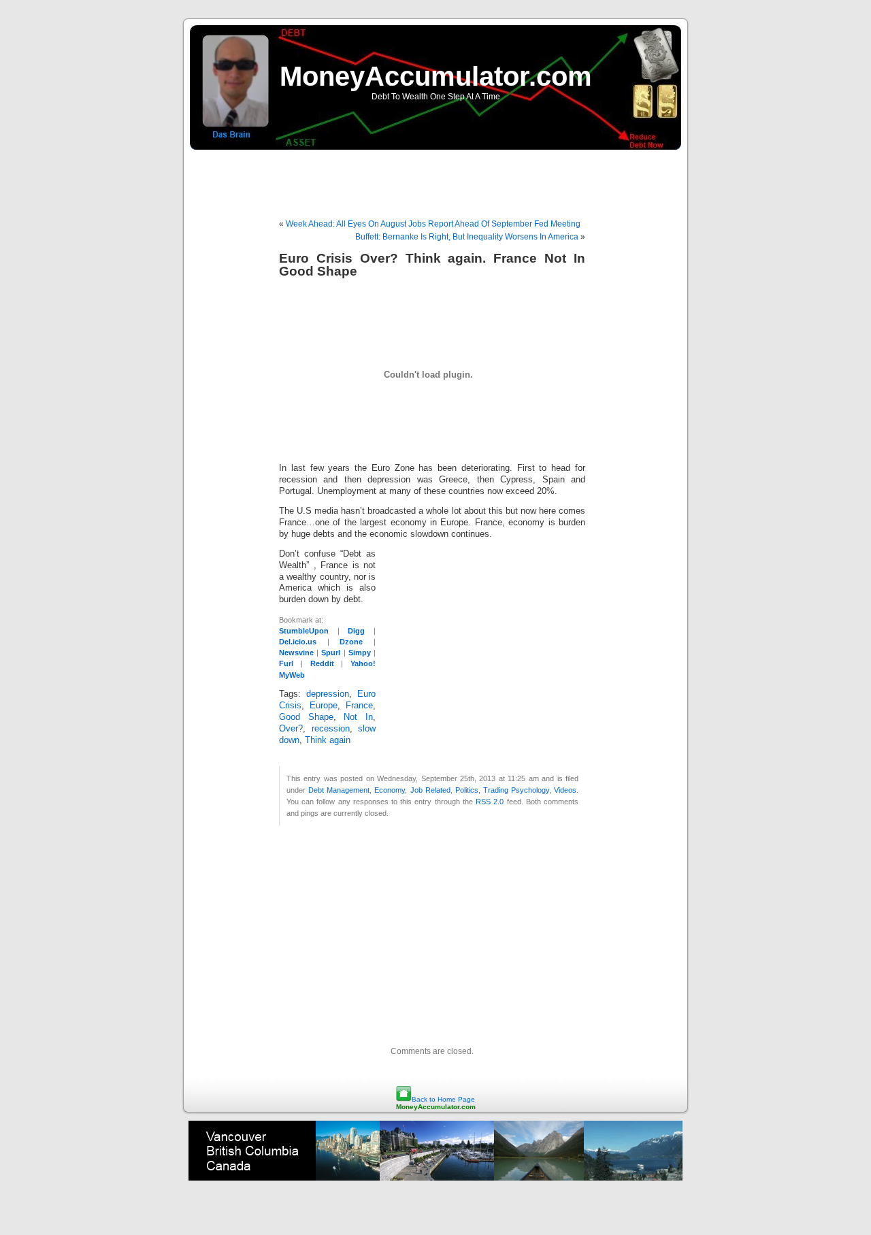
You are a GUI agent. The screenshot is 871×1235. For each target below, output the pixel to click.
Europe (324, 705)
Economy (389, 790)
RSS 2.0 (490, 801)
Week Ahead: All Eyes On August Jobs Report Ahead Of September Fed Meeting (433, 224)
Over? (291, 729)
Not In (358, 717)
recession (331, 729)
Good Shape (306, 717)
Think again (327, 740)
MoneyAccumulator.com (436, 76)
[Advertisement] (435, 177)
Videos (565, 790)
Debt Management (338, 790)
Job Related (430, 790)
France (359, 705)
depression (327, 694)
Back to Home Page (443, 1099)
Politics (466, 790)
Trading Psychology (516, 790)
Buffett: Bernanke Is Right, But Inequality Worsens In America (466, 237)
